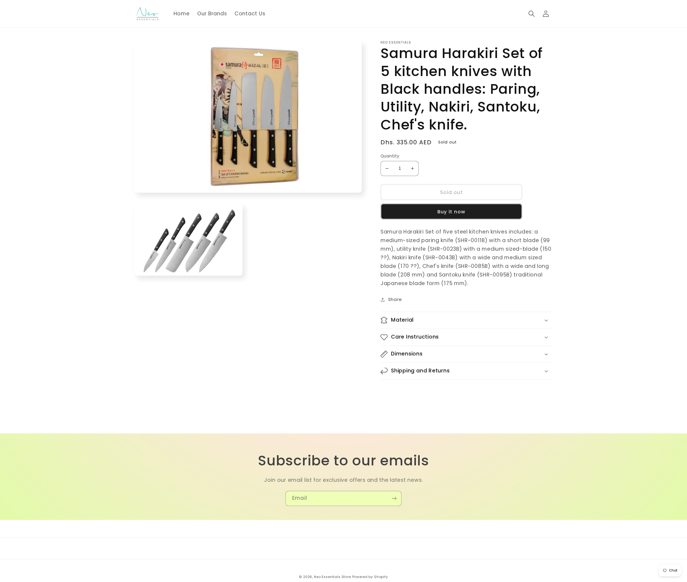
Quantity (390, 156)
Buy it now (451, 211)
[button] (531, 14)
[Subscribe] (394, 498)
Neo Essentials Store (332, 576)
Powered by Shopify (370, 576)
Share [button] (395, 299)
